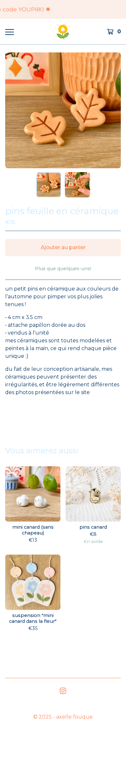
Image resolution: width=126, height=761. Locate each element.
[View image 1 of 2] (48, 184)
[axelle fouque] (63, 31)
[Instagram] (63, 691)
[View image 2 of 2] (77, 184)
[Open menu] (9, 32)
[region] (63, 9)
